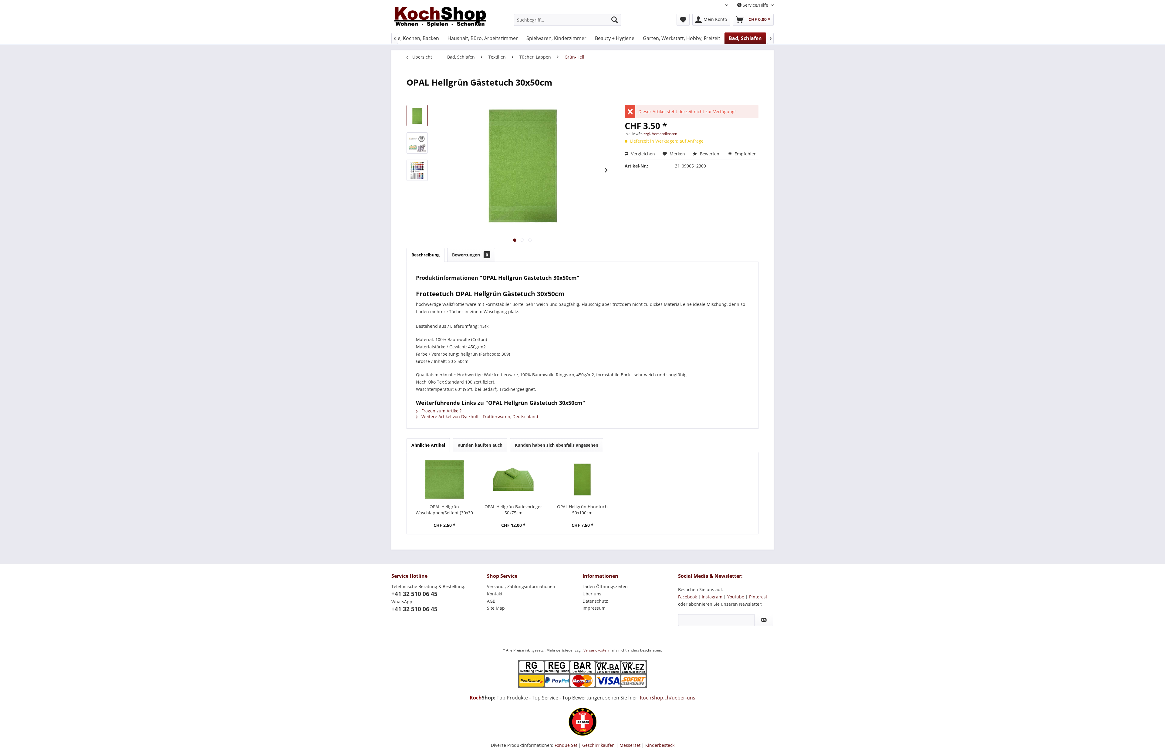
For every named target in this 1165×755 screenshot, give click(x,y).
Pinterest (758, 597)
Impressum (594, 608)
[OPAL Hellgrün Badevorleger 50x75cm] (513, 479)
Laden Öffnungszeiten (605, 586)
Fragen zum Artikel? (440, 411)
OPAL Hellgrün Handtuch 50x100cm (582, 510)
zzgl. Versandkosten (660, 133)
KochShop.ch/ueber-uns (667, 697)
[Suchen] (614, 20)
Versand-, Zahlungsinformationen (521, 586)
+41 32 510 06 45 (414, 594)
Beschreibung (425, 255)
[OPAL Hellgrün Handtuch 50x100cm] (582, 479)
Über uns (591, 594)
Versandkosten (596, 650)
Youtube (735, 597)
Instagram (712, 597)
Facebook (687, 597)
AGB (491, 601)
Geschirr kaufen (598, 745)
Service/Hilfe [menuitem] (755, 5)
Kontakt (494, 594)
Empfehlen (745, 154)
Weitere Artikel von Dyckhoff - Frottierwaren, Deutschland (479, 416)
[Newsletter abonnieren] (763, 620)
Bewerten (710, 154)
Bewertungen (470, 255)
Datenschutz (595, 601)
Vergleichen (642, 154)
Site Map (496, 608)
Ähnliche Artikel (428, 445)
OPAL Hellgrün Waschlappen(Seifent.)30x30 (444, 510)
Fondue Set (566, 745)
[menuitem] (567, 20)
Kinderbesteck (659, 745)
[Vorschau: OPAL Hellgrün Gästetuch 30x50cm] (417, 115)
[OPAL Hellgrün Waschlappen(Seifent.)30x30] (444, 479)
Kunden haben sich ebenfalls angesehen (556, 445)
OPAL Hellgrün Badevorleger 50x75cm (513, 510)
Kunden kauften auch (480, 445)
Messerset (630, 745)
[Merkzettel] (683, 20)
